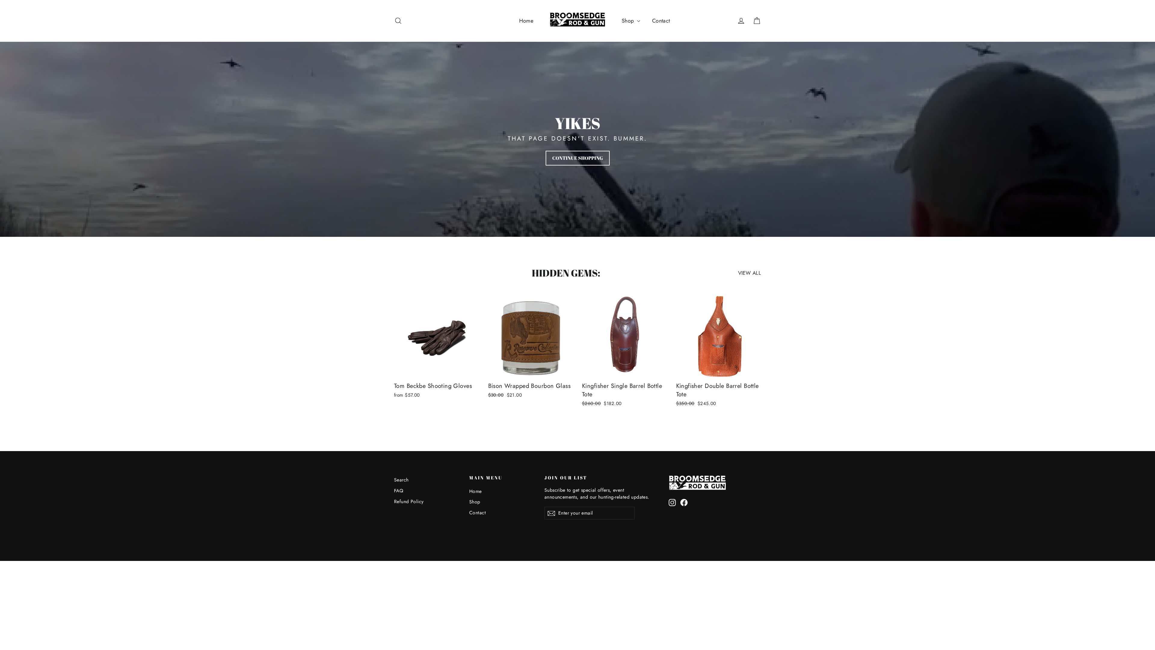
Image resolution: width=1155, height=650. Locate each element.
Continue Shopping (577, 158)
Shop (629, 21)
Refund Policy (409, 501)
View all (749, 273)
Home (526, 21)
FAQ (398, 490)
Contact (661, 21)
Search (401, 479)
